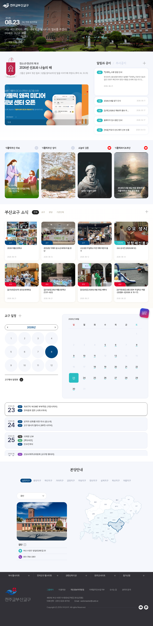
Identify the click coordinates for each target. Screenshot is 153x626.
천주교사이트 (99, 575)
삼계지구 (104, 480)
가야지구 (59, 480)
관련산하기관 (71, 575)
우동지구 (82, 480)
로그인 (130, 5)
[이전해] (7, 327)
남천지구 (26, 480)
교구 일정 (10, 315)
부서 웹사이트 (14, 575)
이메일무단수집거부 (97, 590)
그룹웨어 (50, 590)
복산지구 (116, 480)
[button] (76, 122)
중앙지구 (37, 480)
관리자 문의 (126, 590)
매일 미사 (12, 42)
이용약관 (62, 590)
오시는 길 (113, 590)
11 (38, 365)
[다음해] (55, 327)
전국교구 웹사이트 (44, 575)
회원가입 (139, 5)
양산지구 (93, 480)
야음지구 (127, 480)
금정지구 (71, 480)
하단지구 (48, 480)
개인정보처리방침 (77, 590)
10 (24, 365)
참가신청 (126, 575)
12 (51, 365)
